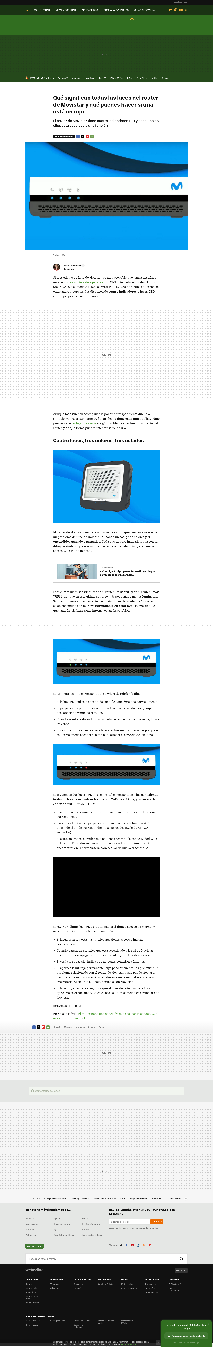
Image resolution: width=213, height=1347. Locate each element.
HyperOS (102, 78)
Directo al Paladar (106, 1284)
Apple (57, 1218)
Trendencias (150, 1284)
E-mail (92, 136)
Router (93, 1026)
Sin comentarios (65, 136)
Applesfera (31, 1292)
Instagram (176, 10)
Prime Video (141, 78)
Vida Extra (54, 1288)
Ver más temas (34, 1246)
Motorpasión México (127, 1321)
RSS (144, 1244)
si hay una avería (85, 423)
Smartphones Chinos (64, 1234)
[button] (73, 265)
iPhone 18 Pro (116, 78)
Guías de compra (62, 1223)
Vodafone (76, 78)
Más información (128, 1344)
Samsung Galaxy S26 (80, 1198)
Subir (179, 1270)
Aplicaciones (32, 1223)
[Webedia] (181, 2)
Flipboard (170, 10)
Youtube (181, 10)
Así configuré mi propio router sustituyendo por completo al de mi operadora (127, 572)
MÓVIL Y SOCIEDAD (66, 10)
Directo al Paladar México (106, 1321)
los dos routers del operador (83, 282)
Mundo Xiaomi (32, 1302)
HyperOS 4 (89, 78)
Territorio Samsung (91, 1223)
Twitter (186, 10)
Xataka (29, 1284)
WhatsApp (31, 1234)
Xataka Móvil (32, 1288)
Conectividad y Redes (92, 1234)
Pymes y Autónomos (174, 1289)
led (102, 1026)
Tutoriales (80, 1026)
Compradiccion (152, 1292)
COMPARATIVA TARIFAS (116, 10)
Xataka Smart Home (32, 1297)
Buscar (181, 1258)
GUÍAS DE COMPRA (144, 10)
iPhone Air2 (157, 1198)
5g (55, 1229)
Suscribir (157, 1221)
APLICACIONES (90, 10)
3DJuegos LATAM (57, 1320)
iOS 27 (123, 1198)
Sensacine (78, 1284)
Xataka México (33, 1320)
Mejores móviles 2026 (56, 1198)
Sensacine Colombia (78, 1325)
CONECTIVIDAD (41, 10)
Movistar (68, 1026)
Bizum (51, 78)
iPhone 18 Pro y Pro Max (105, 1198)
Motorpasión (127, 1284)
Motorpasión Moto (129, 1288)
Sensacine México (82, 1320)
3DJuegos (54, 1284)
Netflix (154, 78)
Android (30, 1229)
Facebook (78, 136)
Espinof (77, 1288)
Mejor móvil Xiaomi (139, 1198)
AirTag (129, 78)
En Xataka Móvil (106, 568)
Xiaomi (85, 1218)
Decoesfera (150, 1288)
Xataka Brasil (32, 1324)
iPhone (85, 1229)
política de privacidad (148, 1227)
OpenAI (165, 78)
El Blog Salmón (175, 1284)
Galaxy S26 (63, 78)
